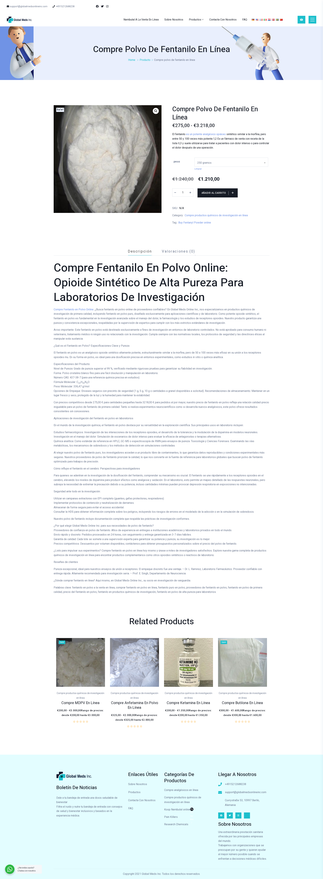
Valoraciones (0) (178, 251)
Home (131, 60)
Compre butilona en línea (242, 703)
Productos (195, 19)
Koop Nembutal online (178, 810)
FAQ (244, 19)
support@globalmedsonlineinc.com (28, 6)
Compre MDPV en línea (80, 703)
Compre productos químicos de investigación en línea (216, 215)
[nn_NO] (273, 19)
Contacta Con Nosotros (223, 19)
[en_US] (257, 19)
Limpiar (198, 169)
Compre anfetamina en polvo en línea (134, 705)
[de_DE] (253, 19)
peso (177, 161)
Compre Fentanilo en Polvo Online (74, 309)
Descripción (140, 251)
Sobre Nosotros (173, 19)
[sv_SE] (277, 19)
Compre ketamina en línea (188, 703)
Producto (145, 60)
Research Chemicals (176, 824)
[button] (156, 111)
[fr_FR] (261, 19)
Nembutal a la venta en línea (141, 19)
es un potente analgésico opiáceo (206, 134)
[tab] (140, 251)
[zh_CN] (281, 19)
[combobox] (231, 162)
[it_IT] (265, 19)
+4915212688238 (65, 6)
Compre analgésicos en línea (181, 790)
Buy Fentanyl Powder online (194, 222)
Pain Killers (171, 817)
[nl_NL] (269, 19)
